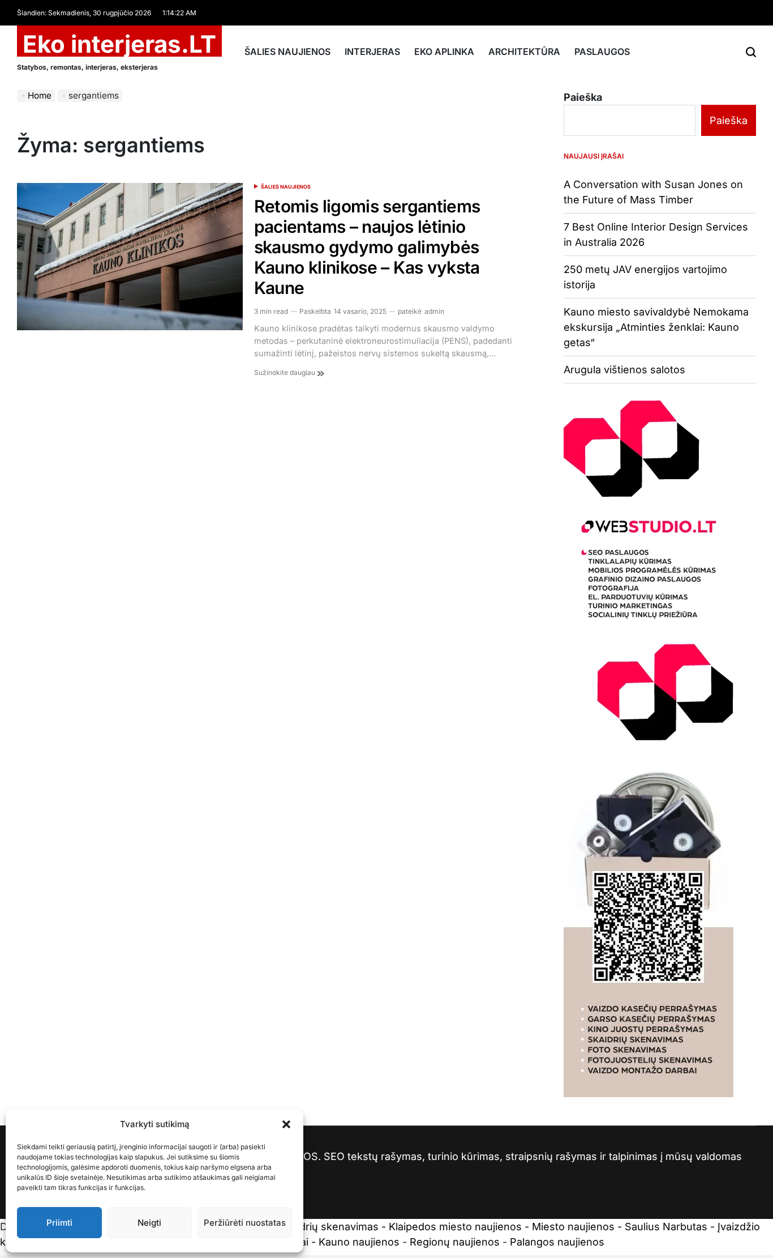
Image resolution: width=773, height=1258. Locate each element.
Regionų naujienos (455, 1242)
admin (434, 311)
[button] (286, 1124)
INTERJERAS (372, 51)
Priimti (59, 1222)
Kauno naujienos (359, 1242)
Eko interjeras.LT (119, 44)
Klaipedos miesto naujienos (455, 1227)
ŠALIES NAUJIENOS (287, 51)
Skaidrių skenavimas (329, 1227)
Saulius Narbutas (666, 1227)
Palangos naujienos (557, 1242)
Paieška (583, 97)
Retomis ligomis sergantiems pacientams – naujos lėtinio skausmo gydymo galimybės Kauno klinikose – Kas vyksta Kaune (367, 247)
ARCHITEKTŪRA (524, 51)
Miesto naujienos (573, 1227)
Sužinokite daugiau (285, 372)
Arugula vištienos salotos (624, 370)
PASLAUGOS (602, 51)
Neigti (149, 1222)
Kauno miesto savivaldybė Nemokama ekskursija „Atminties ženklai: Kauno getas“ (656, 327)
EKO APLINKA (444, 51)
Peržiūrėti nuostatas (245, 1222)
